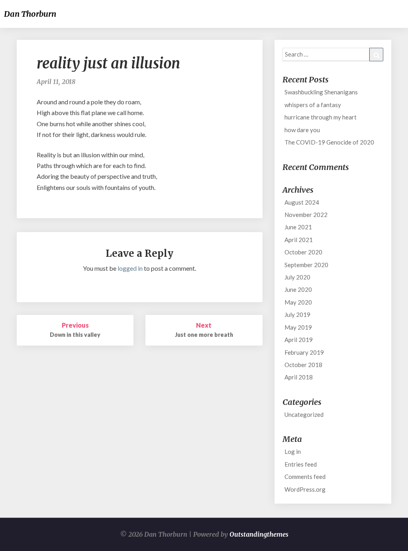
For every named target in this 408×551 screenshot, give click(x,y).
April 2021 (298, 239)
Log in (292, 451)
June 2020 (298, 289)
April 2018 (298, 377)
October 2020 (303, 252)
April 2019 (298, 339)
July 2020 (297, 277)
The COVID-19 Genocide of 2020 (329, 142)
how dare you (302, 129)
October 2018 (303, 364)
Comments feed (305, 476)
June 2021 (298, 227)
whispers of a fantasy (312, 104)
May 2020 (298, 302)
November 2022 (306, 214)
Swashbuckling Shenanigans (321, 92)
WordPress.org (305, 489)
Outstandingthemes (259, 534)
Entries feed (300, 464)
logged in (130, 268)
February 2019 (304, 352)
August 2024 (301, 202)
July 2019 (297, 314)
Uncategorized (304, 414)
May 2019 (298, 327)
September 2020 (306, 264)
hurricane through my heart (320, 117)
